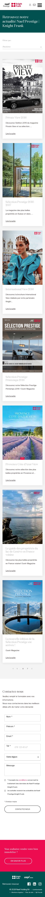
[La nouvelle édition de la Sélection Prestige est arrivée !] (22, 607)
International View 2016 (20, 289)
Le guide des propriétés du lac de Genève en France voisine (22, 551)
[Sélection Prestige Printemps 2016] (22, 345)
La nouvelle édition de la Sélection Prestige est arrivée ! (20, 642)
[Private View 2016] (22, 86)
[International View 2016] (22, 258)
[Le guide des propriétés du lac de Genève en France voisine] (22, 517)
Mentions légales (17, 892)
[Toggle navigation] (40, 5)
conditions (23, 780)
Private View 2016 (16, 118)
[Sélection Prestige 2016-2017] (22, 170)
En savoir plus (18, 861)
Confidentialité (37, 889)
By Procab (39, 892)
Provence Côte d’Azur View (22, 464)
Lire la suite (11, 134)
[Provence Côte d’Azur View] (22, 433)
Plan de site (29, 892)
